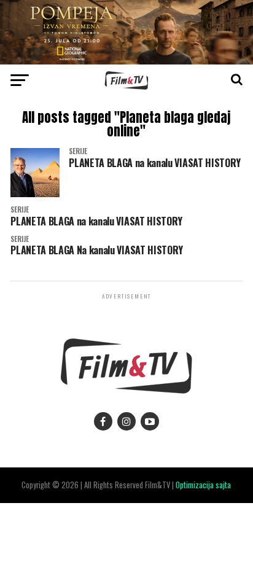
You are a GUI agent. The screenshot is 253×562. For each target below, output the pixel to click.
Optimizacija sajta (203, 485)
